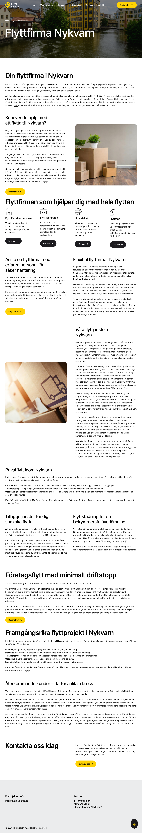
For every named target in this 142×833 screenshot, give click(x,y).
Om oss (89, 5)
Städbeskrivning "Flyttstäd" (88, 807)
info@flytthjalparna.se (16, 800)
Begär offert (125, 5)
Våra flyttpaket (46, 5)
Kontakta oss (84, 763)
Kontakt (100, 5)
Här (16, 105)
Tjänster (61, 5)
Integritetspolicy (82, 800)
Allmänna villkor (82, 804)
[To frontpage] (12, 5)
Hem (34, 5)
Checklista (77, 5)
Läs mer (11, 240)
